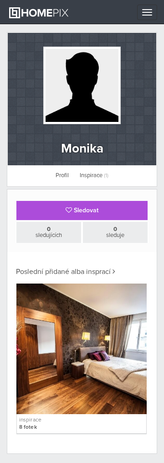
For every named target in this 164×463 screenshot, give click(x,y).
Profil (62, 176)
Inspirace (94, 176)
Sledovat (85, 210)
